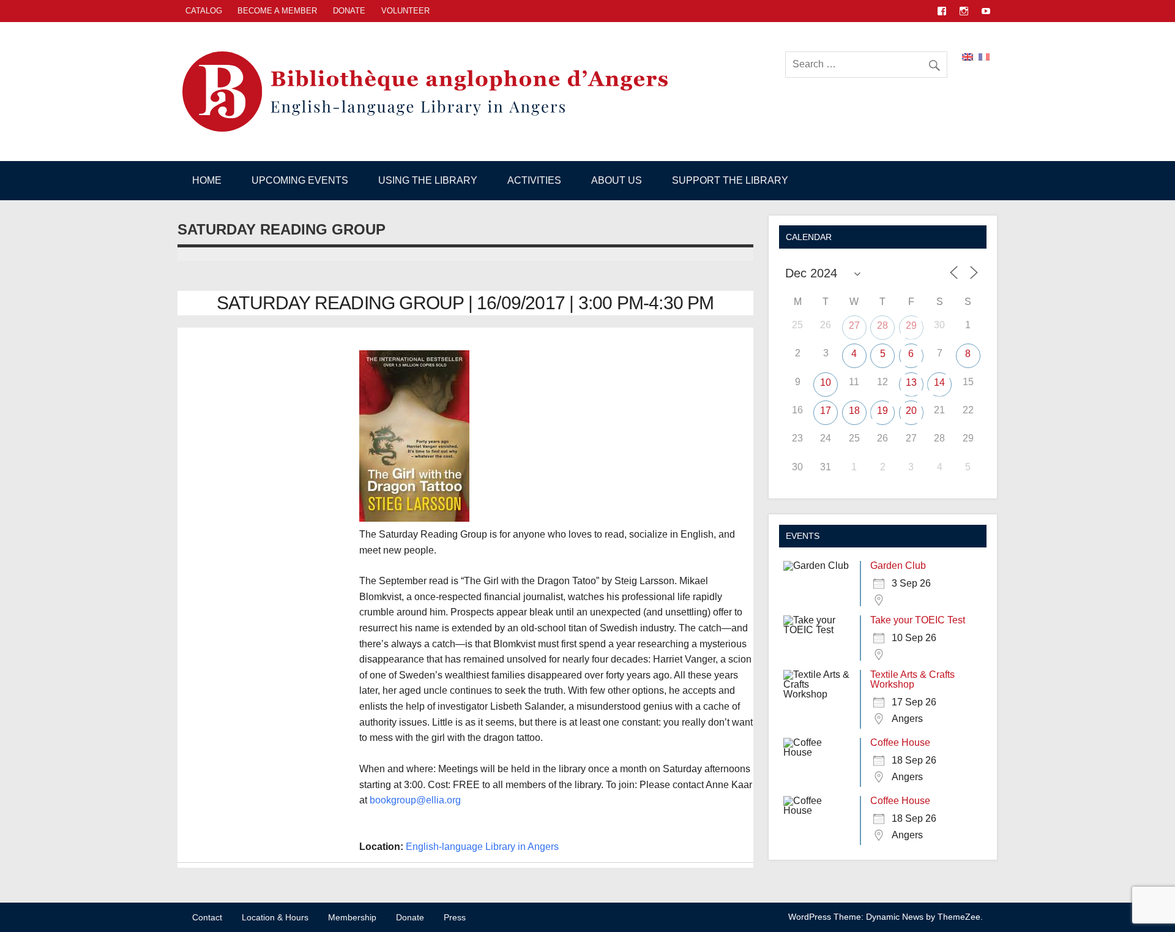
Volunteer (405, 10)
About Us (616, 180)
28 (882, 325)
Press (455, 917)
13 (911, 382)
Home (207, 180)
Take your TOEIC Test (917, 620)
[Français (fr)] (984, 56)
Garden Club (898, 565)
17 (825, 410)
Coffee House (900, 742)
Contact (207, 917)
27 (854, 325)
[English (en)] (967, 56)
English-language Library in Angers (482, 846)
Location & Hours (275, 917)
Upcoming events (300, 180)
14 (939, 382)
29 (911, 325)
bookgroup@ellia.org (415, 800)
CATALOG (203, 10)
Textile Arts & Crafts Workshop (912, 679)
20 (911, 410)
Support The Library (730, 180)
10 (825, 382)
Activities (534, 180)
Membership (352, 917)
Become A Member (277, 10)
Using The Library (427, 180)
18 (854, 410)
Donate (349, 10)
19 (882, 410)
